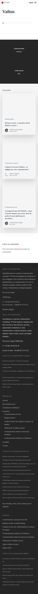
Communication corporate (11, 163)
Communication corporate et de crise (14, 520)
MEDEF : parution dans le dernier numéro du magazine (15, 490)
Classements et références (10, 408)
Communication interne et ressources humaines (18, 537)
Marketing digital (9, 119)
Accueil (5, 400)
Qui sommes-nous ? (9, 404)
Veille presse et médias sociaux (14, 428)
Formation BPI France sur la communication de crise (14, 494)
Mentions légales (8, 309)
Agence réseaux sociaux (10, 544)
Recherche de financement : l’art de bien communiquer (15, 361)
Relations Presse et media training (13, 523)
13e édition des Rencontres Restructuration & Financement (16, 470)
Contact (5, 446)
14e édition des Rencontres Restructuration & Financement (16, 460)
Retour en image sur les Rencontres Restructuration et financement (18, 497)
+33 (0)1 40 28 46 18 (11, 302)
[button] (32, 2)
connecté (16, 249)
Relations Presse (9, 418)
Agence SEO (6, 548)
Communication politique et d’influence (17, 438)
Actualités (5, 442)
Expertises (5, 411)
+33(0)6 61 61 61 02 (21, 305)
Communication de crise (11, 207)
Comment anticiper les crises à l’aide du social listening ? (16, 487)
